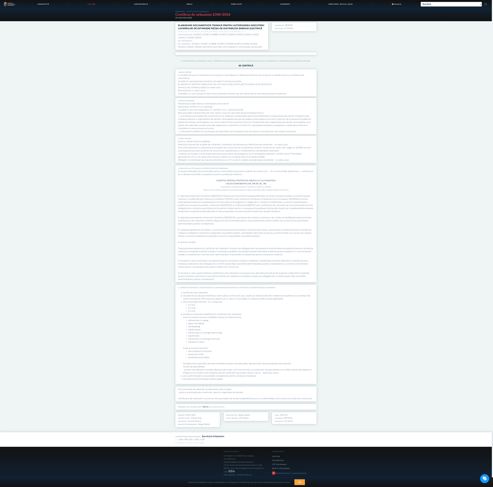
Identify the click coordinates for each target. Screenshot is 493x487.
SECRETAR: (182, 421)
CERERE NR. (279, 25)
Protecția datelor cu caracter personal (291, 473)
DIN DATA (279, 421)
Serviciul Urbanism (213, 436)
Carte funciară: (185, 35)
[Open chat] (484, 478)
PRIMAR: (181, 415)
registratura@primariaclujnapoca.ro (239, 462)
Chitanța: (279, 418)
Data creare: (232, 418)
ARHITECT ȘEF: (184, 418)
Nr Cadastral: (184, 44)
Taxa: (277, 415)
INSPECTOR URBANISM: (187, 424)
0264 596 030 (229, 475)
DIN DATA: (279, 28)
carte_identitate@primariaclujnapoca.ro (247, 468)
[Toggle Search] (486, 4)
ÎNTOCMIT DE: (231, 415)
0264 (229, 472)
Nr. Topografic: (185, 41)
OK (299, 482)
